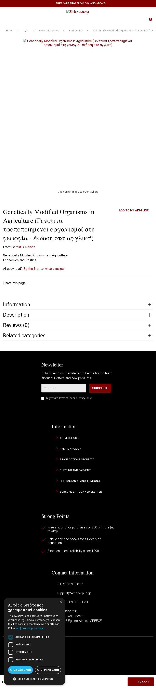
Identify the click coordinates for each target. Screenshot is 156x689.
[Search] (148, 11)
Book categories (49, 30)
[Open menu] (8, 11)
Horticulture (76, 30)
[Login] (101, 21)
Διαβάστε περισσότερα (30, 628)
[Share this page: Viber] (81, 283)
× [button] (60, 602)
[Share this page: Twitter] (45, 283)
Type (26, 30)
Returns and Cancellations (80, 480)
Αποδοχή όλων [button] (20, 670)
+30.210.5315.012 (70, 584)
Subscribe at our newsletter (81, 491)
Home (9, 30)
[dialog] (34, 641)
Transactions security (77, 459)
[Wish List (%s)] (55, 21)
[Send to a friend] (93, 283)
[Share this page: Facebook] (33, 283)
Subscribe (100, 388)
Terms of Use (65, 398)
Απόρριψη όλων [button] (48, 670)
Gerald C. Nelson (23, 247)
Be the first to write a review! (44, 269)
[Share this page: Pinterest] (57, 283)
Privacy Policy (85, 398)
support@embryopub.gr (74, 593)
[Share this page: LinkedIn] (69, 283)
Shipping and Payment (75, 470)
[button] (34, 678)
